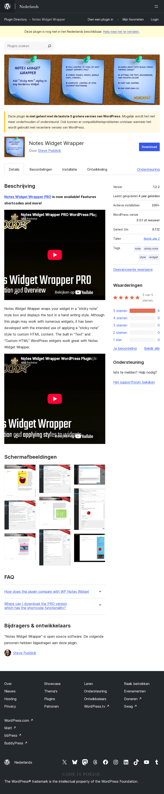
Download (149, 147)
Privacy (10, 706)
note (138, 248)
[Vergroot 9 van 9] (99, 539)
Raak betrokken (136, 684)
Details (14, 169)
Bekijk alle (152, 348)
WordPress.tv (97, 706)
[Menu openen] (157, 6)
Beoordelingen (40, 169)
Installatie (69, 169)
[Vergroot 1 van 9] (30, 470)
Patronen (51, 706)
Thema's (50, 691)
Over (8, 684)
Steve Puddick (49, 150)
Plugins (49, 699)
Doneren (133, 699)
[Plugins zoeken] (49, 46)
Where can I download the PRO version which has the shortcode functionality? (35, 606)
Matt (10, 728)
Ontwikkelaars (95, 699)
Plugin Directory (15, 19)
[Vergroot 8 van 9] (99, 494)
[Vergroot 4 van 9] (65, 470)
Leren (88, 684)
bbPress (13, 735)
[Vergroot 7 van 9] (99, 470)
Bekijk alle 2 (152, 238)
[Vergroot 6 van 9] (65, 535)
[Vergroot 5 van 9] (65, 502)
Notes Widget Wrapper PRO (27, 197)
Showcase (52, 684)
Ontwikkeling (97, 169)
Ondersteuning (148, 169)
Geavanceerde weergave (133, 269)
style (143, 257)
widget (153, 257)
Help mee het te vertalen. (121, 31)
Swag (130, 706)
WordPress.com (18, 720)
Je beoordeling (125, 348)
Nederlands (23, 762)
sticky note (151, 248)
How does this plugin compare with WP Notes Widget (46, 592)
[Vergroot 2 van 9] (30, 506)
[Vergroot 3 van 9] (30, 539)
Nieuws (10, 691)
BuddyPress (16, 743)
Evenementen (135, 691)
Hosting (10, 699)
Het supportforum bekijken (134, 382)
